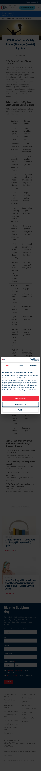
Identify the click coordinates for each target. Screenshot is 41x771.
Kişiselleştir (19, 404)
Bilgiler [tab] (20, 365)
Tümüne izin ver (20, 398)
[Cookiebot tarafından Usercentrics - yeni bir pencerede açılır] (30, 359)
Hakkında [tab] (33, 365)
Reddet (20, 410)
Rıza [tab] (7, 365)
